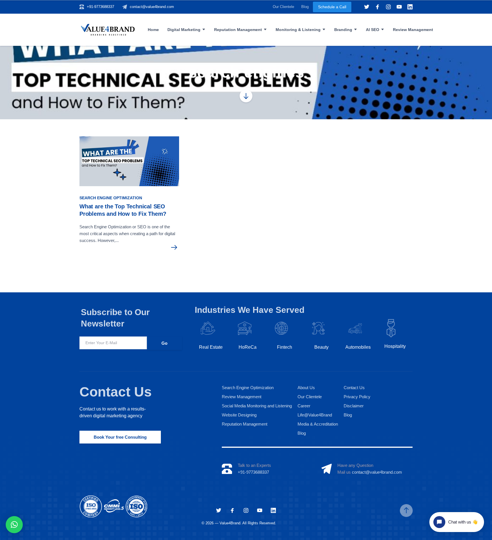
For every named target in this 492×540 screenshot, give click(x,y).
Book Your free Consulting (120, 437)
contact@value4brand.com (152, 7)
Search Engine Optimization (110, 198)
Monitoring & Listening (298, 29)
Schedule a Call (332, 7)
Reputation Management (238, 29)
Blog (305, 7)
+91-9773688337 (100, 7)
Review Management (413, 29)
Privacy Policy (357, 396)
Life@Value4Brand (315, 414)
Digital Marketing (183, 29)
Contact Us (115, 391)
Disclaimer (354, 405)
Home (153, 29)
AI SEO (372, 29)
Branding (343, 29)
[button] (14, 524)
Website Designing (239, 414)
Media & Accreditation (318, 424)
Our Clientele (283, 7)
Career (304, 405)
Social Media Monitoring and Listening (257, 405)
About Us (306, 387)
